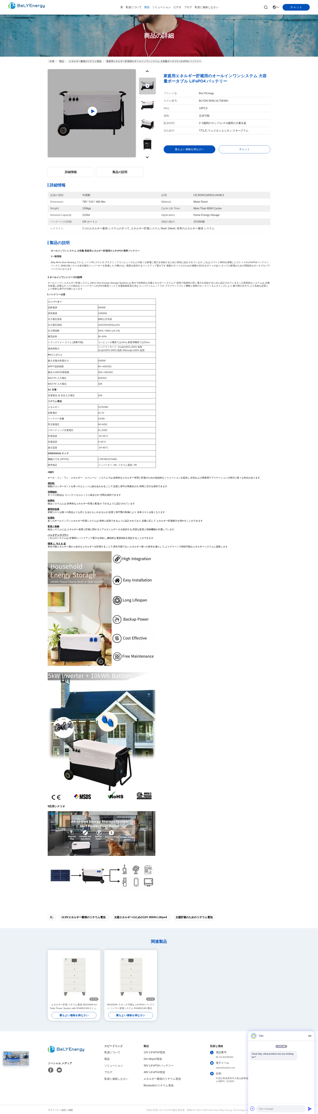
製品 (147, 7)
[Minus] (310, 1036)
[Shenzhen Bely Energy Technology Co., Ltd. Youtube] (59, 1070)
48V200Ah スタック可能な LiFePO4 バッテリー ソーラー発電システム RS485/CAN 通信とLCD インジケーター (131, 1006)
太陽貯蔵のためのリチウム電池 (194, 917)
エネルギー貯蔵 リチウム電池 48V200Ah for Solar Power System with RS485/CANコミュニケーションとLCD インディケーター (74, 1006)
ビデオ (177, 7)
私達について (134, 7)
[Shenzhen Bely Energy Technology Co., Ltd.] (26, 7)
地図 (70, 1110)
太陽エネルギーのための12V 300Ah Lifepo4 (140, 917)
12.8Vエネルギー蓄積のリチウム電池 (83, 917)
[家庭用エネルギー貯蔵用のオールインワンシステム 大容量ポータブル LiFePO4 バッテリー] (92, 113)
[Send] (309, 1108)
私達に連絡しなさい (206, 7)
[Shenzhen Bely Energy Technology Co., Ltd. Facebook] (51, 1070)
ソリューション (161, 7)
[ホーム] (66, 1053)
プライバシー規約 (57, 1110)
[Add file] (252, 1108)
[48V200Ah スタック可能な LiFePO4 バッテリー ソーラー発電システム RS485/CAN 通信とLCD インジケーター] (130, 976)
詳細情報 (71, 172)
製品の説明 (119, 172)
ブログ (188, 7)
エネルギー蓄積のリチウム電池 (85, 61)
